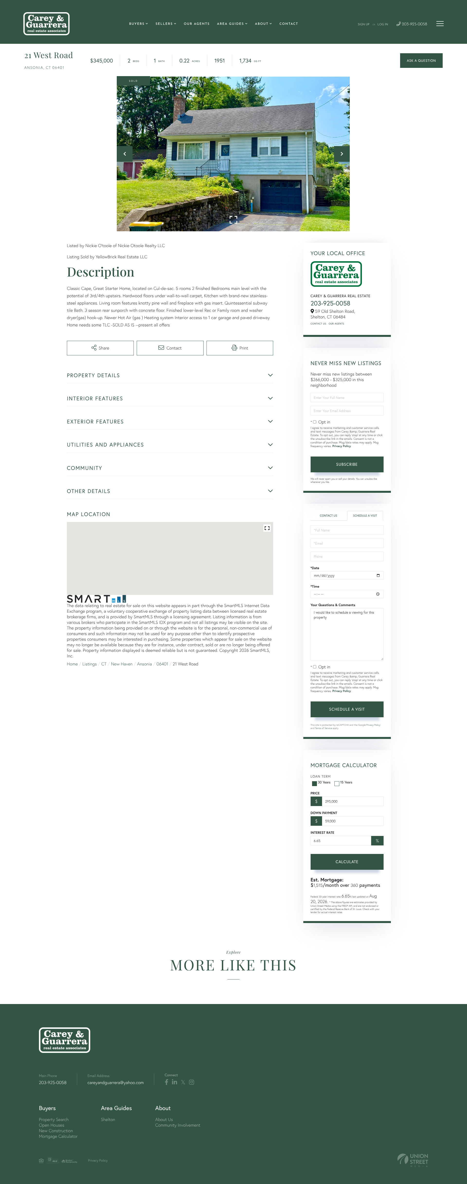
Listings (89, 664)
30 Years (324, 782)
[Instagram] (191, 1082)
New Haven (122, 664)
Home (72, 664)
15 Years (346, 782)
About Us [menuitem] (164, 1119)
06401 (162, 664)
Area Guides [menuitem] (230, 24)
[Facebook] (166, 1082)
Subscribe (347, 464)
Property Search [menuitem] (54, 1119)
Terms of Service (323, 728)
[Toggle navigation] (440, 23)
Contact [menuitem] (288, 24)
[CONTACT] (421, 60)
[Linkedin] (174, 1082)
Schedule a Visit (365, 516)
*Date (315, 568)
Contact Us (318, 323)
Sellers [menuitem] (164, 24)
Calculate (347, 861)
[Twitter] (183, 1082)
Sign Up (363, 24)
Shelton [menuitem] (108, 1119)
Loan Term (321, 776)
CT (104, 664)
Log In (382, 24)
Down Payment (324, 813)
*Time (315, 586)
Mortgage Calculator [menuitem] (58, 1136)
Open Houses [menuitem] (51, 1125)
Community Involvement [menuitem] (177, 1125)
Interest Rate (322, 832)
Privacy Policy (341, 446)
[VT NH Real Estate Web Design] (412, 1160)
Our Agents (336, 323)
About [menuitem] (261, 24)
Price (315, 793)
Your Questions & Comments (333, 605)
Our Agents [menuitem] (197, 24)
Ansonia (144, 664)
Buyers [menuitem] (136, 24)
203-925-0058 (414, 24)
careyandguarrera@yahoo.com (116, 1082)
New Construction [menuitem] (56, 1130)
